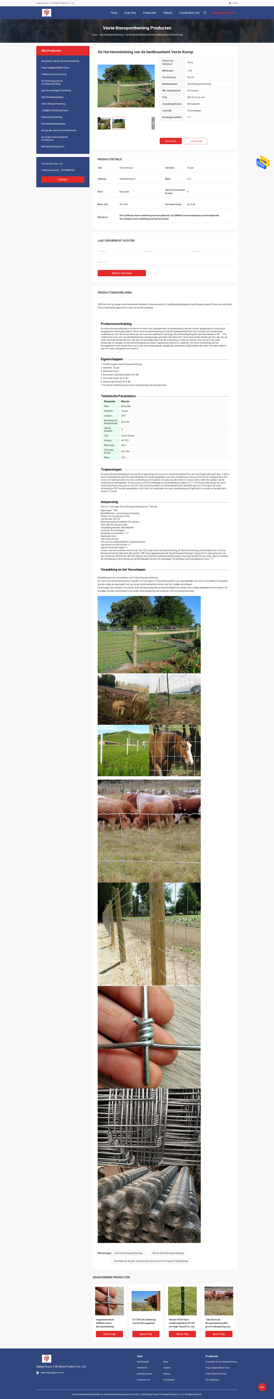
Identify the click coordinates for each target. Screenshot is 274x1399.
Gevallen (167, 1368)
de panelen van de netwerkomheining (60, 61)
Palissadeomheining (51, 117)
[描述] (204, 12)
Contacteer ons (143, 1380)
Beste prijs (170, 141)
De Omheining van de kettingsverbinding (52, 82)
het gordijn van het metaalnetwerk (58, 130)
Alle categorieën (212, 1380)
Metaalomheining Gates (53, 123)
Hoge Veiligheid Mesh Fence (55, 67)
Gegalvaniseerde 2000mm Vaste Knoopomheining (105, 1323)
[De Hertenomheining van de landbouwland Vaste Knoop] (109, 1301)
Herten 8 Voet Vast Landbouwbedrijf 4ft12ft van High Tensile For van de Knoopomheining (182, 1323)
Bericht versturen (122, 273)
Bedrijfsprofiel (143, 1362)
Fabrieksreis (142, 1368)
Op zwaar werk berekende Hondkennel (54, 138)
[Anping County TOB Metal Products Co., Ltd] (46, 12)
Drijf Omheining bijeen (52, 97)
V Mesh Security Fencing (53, 74)
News (165, 1362)
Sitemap (166, 1374)
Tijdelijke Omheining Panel (54, 110)
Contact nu (196, 141)
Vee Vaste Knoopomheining (128, 1253)
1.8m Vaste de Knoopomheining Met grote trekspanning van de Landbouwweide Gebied (217, 1323)
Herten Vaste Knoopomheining (167, 1253)
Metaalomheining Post (53, 146)
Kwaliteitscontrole (144, 1374)
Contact (63, 179)
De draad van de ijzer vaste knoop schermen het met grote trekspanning (151, 1261)
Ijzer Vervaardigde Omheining (56, 90)
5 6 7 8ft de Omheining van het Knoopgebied (144, 1321)
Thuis (94, 34)
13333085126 (68, 170)
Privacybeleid (168, 1380)
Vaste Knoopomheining (111, 34)
